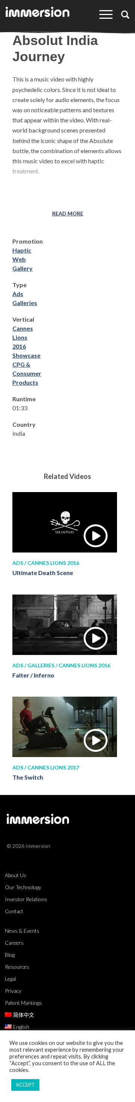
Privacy (13, 991)
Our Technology (23, 887)
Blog (10, 954)
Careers (14, 942)
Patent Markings (23, 1003)
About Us (15, 875)
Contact (14, 911)
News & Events (22, 930)
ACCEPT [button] (25, 1085)
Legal (10, 979)
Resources (17, 966)
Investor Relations (26, 899)
